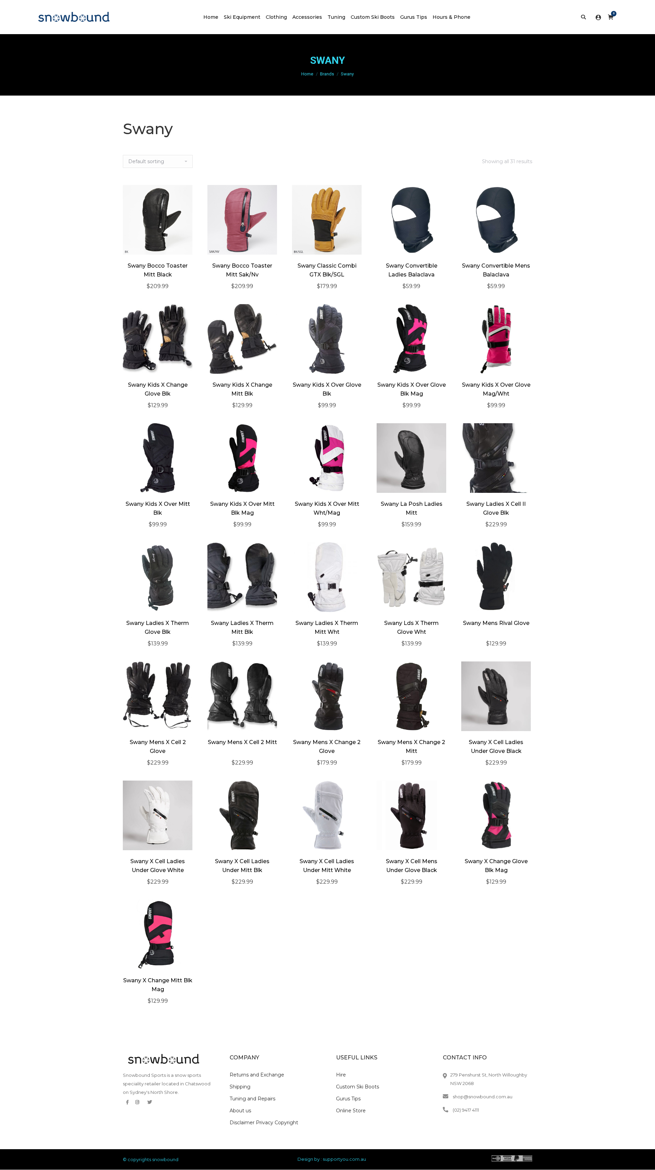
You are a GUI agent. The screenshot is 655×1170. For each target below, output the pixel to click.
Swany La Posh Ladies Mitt (411, 508)
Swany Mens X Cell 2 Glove (158, 746)
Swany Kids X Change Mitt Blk (242, 389)
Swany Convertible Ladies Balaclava (411, 270)
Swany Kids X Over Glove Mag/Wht (496, 389)
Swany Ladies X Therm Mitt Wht (326, 627)
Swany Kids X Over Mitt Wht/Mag (327, 508)
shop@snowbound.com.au (482, 1096)
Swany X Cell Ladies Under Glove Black (496, 746)
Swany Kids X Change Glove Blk (158, 389)
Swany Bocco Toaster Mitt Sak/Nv (242, 270)
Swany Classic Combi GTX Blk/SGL (326, 270)
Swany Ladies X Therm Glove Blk (157, 627)
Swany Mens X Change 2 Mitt (411, 746)
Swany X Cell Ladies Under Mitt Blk (242, 865)
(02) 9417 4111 (466, 1110)
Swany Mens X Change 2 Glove (327, 746)
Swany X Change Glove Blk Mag (496, 865)
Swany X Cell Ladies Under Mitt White (327, 865)
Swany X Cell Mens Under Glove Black (411, 865)
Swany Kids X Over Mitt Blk (158, 508)
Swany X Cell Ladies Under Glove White (157, 865)
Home (307, 73)
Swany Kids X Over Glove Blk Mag (411, 389)
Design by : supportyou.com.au (331, 1159)
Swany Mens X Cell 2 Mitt (242, 742)
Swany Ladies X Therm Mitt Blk (242, 627)
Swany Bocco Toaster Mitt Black (158, 270)
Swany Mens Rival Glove (496, 623)
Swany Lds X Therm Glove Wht (411, 627)
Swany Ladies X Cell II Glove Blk (496, 508)
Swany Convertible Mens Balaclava (496, 270)
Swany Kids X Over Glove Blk (327, 389)
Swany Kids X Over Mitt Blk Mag (242, 508)
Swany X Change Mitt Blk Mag (157, 985)
